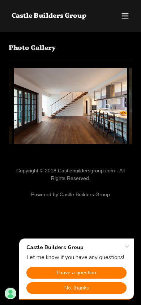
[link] (49, 16)
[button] (125, 16)
